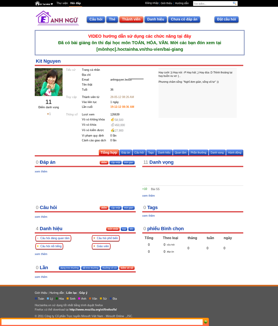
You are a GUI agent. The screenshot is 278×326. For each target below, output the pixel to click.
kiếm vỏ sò (127, 268)
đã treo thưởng (90, 268)
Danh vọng (217, 152)
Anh (84, 298)
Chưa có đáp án (184, 19)
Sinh (73, 298)
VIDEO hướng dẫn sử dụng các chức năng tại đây (139, 36)
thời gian (128, 207)
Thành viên (131, 19)
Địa (115, 298)
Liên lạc (71, 292)
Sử (105, 298)
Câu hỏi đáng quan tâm (54, 238)
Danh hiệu (155, 19)
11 (48, 101)
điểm (104, 207)
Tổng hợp (109, 152)
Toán (41, 298)
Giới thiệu (166, 3)
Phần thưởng (198, 152)
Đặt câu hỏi (226, 19)
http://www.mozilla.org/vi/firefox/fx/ (93, 309)
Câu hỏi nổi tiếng (50, 246)
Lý (52, 298)
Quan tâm (180, 152)
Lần (42, 267)
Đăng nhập (152, 3)
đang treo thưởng (69, 268)
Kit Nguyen (48, 61)
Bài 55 (155, 189)
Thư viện (62, 3)
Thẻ (112, 19)
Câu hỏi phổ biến (106, 238)
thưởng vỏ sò (110, 268)
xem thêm (41, 171)
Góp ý (83, 292)
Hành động (234, 152)
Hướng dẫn (182, 3)
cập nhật (115, 207)
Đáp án (125, 152)
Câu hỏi (95, 19)
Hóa (62, 298)
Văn (95, 298)
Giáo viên (102, 246)
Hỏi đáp (75, 3)
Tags (151, 152)
